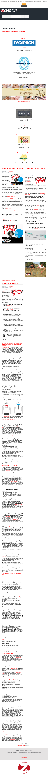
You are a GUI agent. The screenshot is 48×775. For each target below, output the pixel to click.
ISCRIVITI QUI (38, 225)
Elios (4, 221)
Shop (26, 16)
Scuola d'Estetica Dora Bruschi (24, 101)
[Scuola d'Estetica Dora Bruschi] (24, 91)
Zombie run (36, 209)
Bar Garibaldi (8, 423)
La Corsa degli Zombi (10, 34)
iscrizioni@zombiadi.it (17, 458)
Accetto (24, 3)
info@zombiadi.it (9, 208)
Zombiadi (8, 16)
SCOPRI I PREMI (9, 309)
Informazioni (24, 6)
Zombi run (38, 205)
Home (4, 16)
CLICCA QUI (37, 228)
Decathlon (24, 47)
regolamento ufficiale (11, 196)
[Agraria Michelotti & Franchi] (24, 157)
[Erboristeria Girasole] (24, 139)
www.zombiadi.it (13, 739)
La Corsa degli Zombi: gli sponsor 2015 (13, 31)
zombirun (28, 181)
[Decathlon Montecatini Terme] (24, 42)
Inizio (18, 745)
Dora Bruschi (12, 220)
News (23, 16)
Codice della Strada (6, 593)
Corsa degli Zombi (16, 16)
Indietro (20, 745)
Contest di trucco (16, 552)
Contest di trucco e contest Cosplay (12, 168)
